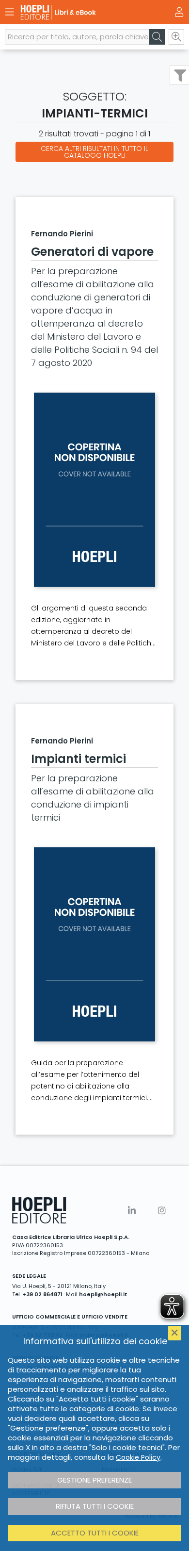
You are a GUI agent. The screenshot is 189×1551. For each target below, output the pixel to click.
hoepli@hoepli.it (103, 1294)
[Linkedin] (132, 1210)
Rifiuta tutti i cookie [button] (95, 1506)
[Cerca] (157, 37)
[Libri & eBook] (77, 12)
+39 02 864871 (42, 1294)
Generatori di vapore (92, 252)
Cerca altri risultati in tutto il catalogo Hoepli (94, 152)
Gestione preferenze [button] (94, 1480)
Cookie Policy (138, 1457)
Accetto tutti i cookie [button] (95, 1533)
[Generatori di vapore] (94, 490)
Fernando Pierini (62, 234)
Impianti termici (78, 759)
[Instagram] (162, 1210)
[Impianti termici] (94, 944)
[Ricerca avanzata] (176, 37)
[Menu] (10, 12)
